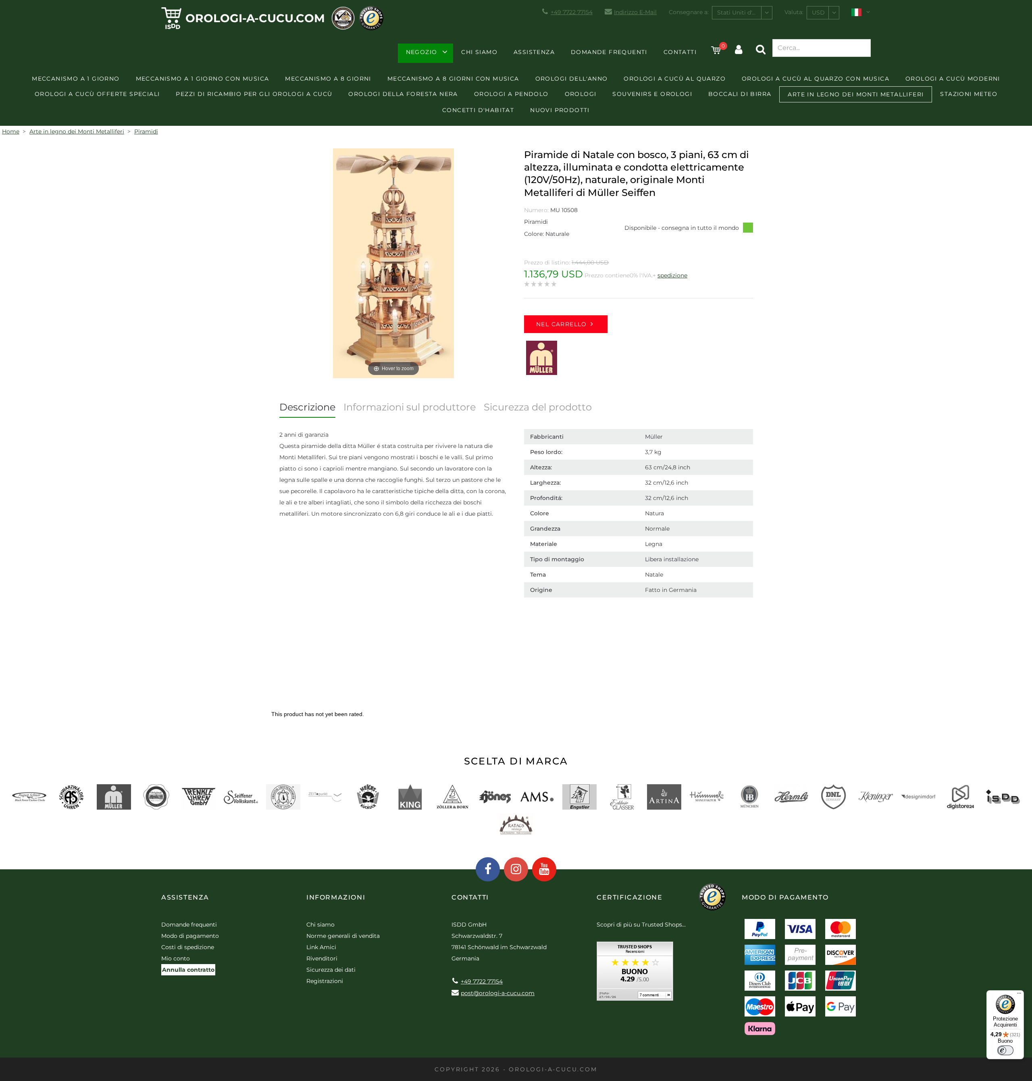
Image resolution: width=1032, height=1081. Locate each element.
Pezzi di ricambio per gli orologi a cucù (254, 94)
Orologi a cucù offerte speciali (97, 94)
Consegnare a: (689, 12)
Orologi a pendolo (511, 94)
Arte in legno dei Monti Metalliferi (856, 94)
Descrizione (307, 407)
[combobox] (742, 12)
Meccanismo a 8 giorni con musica (453, 78)
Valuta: (793, 12)
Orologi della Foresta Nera (403, 94)
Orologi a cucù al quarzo (675, 78)
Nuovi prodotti (560, 110)
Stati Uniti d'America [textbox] (744, 12)
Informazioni (335, 897)
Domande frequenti (609, 52)
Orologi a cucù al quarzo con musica (815, 78)
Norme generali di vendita (343, 935)
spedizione (672, 275)
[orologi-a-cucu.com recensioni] (635, 973)
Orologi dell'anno (571, 78)
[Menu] (1019, 995)
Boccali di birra (739, 94)
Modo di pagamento (190, 935)
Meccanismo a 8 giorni (328, 78)
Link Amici (321, 947)
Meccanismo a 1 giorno (75, 78)
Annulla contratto (188, 969)
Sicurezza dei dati (331, 969)
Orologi (581, 94)
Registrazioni (324, 981)
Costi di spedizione (187, 947)
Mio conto (175, 958)
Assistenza (534, 52)
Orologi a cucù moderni (952, 78)
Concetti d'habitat (478, 110)
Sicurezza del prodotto (538, 407)
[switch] (1005, 1050)
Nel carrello (561, 324)
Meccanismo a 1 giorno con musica (202, 78)
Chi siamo (479, 52)
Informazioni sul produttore (409, 407)
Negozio (421, 52)
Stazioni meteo (968, 94)
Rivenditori (321, 958)
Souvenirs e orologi (652, 94)
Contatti (680, 52)
